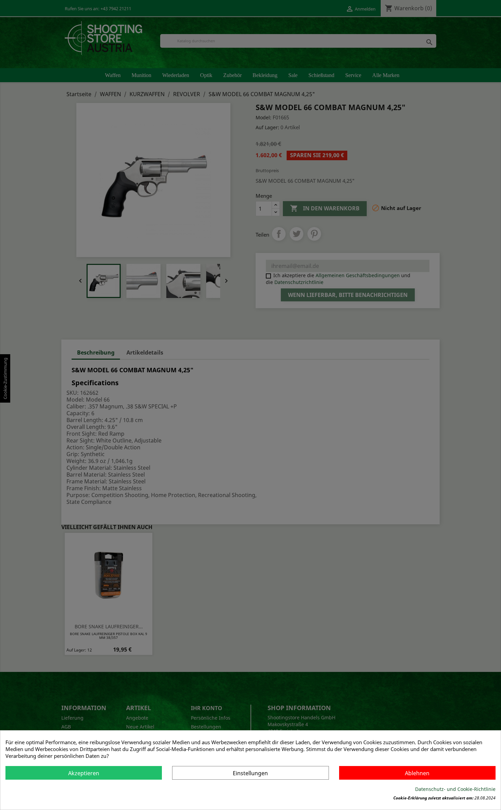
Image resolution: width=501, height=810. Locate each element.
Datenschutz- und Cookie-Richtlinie (455, 789)
